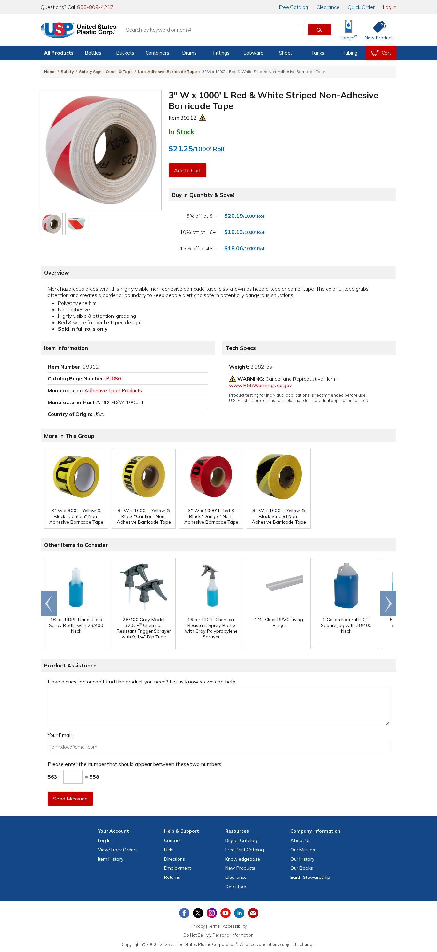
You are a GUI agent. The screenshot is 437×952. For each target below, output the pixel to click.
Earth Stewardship (310, 877)
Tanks (317, 53)
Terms (214, 926)
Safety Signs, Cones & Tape (106, 71)
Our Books (301, 868)
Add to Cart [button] (187, 170)
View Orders (118, 850)
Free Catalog (244, 850)
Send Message (70, 798)
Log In (389, 7)
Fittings (221, 53)
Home (50, 71)
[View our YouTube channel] (225, 913)
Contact (172, 840)
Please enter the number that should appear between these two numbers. (135, 764)
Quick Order (361, 7)
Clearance (327, 7)
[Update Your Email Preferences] (253, 913)
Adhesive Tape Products (113, 390)
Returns (172, 877)
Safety (67, 71)
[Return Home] (78, 31)
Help (169, 850)
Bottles (93, 53)
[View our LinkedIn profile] (239, 913)
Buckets (125, 53)
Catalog (293, 7)
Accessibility (235, 926)
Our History (302, 859)
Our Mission (302, 850)
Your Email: (60, 735)
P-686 (113, 378)
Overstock (236, 886)
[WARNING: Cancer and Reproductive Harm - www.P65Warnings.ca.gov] (202, 117)
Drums (189, 53)
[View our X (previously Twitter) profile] (198, 913)
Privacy (197, 926)
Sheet (285, 53)
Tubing (349, 53)
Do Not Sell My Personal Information (218, 935)
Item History (110, 859)
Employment (177, 868)
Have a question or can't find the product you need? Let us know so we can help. (142, 681)
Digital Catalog (241, 840)
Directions (174, 859)
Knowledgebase (242, 859)
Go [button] (319, 30)
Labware (253, 53)
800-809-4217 (95, 7)
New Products (240, 868)
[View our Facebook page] (184, 913)
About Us (300, 840)
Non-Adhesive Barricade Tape (167, 71)
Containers (157, 53)
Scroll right (388, 603)
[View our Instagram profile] (211, 913)
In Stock (181, 132)
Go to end (49, 603)
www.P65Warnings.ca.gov (260, 385)
